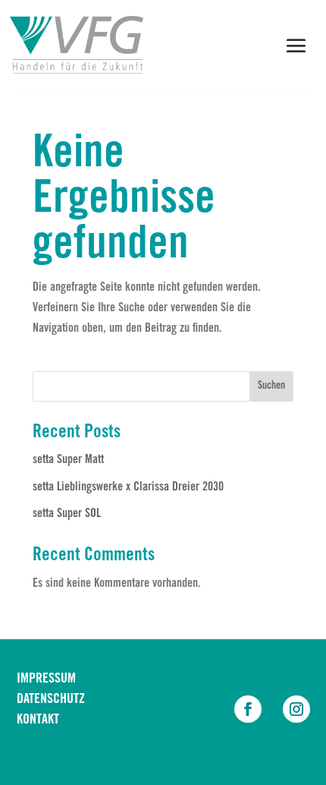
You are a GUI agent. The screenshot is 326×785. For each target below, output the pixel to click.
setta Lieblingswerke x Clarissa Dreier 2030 (128, 487)
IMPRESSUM (46, 679)
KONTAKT (38, 720)
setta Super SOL (67, 514)
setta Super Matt (68, 460)
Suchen (271, 386)
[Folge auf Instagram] (296, 709)
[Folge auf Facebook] (248, 709)
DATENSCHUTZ (51, 700)
